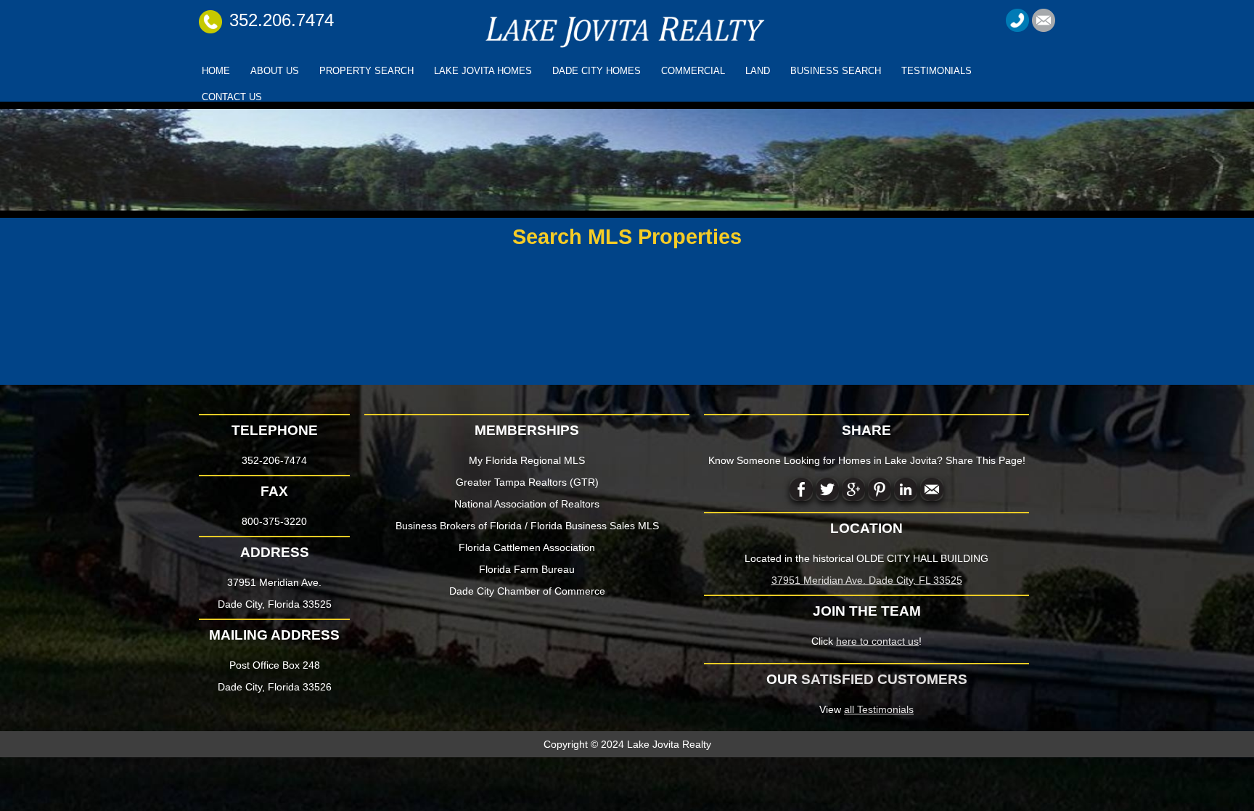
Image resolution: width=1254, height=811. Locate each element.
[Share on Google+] (853, 488)
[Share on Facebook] (801, 488)
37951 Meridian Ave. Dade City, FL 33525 (866, 580)
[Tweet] (827, 488)
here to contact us (877, 641)
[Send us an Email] (1043, 19)
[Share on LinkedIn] (905, 488)
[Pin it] (879, 488)
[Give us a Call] (1017, 19)
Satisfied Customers (884, 679)
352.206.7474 (281, 20)
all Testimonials (879, 709)
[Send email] (931, 488)
